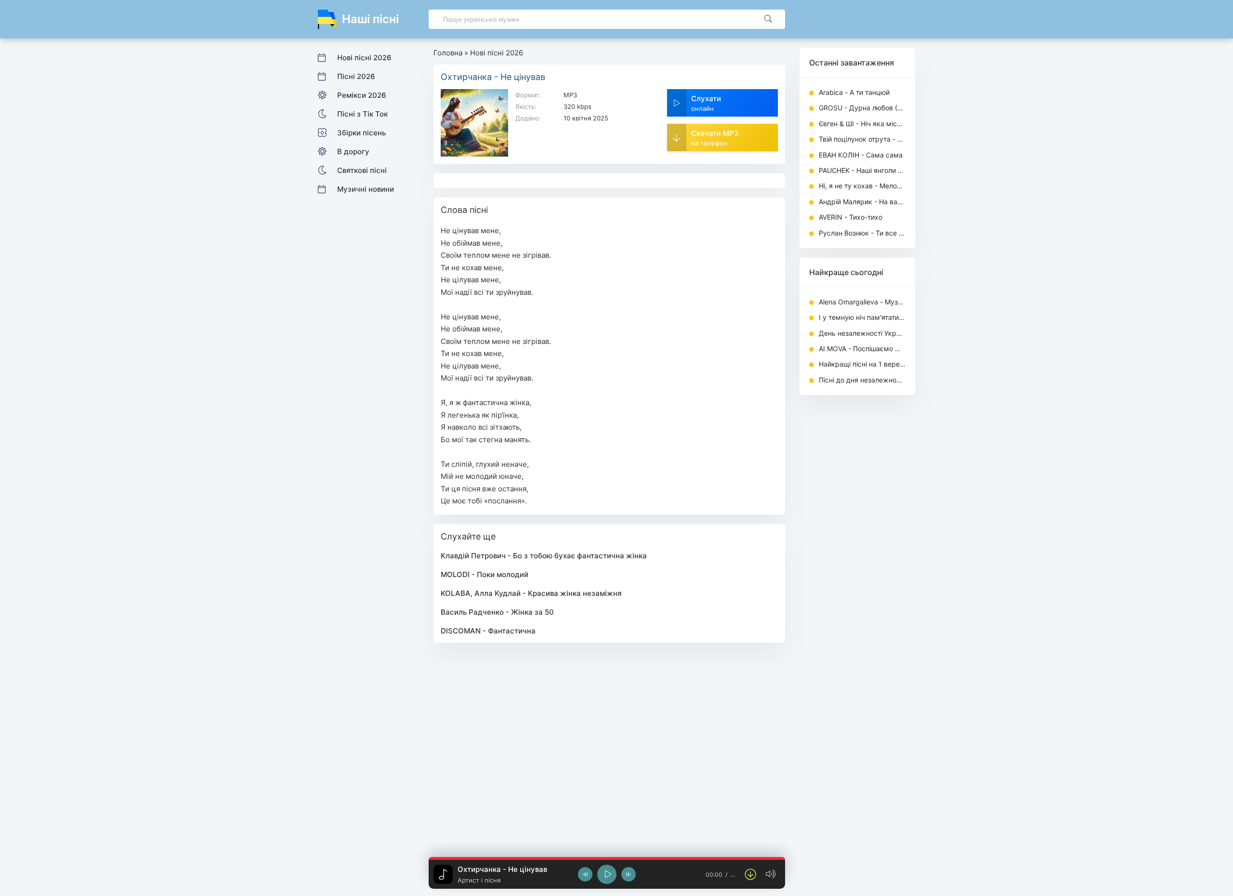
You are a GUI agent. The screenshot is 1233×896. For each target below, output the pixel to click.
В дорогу (353, 151)
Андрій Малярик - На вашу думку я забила (862, 202)
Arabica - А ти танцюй (854, 92)
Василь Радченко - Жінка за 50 (497, 612)
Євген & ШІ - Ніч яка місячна (862, 123)
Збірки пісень (361, 132)
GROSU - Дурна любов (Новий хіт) (862, 108)
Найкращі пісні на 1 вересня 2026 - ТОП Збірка (862, 364)
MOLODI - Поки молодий (484, 574)
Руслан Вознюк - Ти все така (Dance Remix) (862, 233)
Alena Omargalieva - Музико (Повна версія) (862, 302)
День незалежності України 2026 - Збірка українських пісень (862, 333)
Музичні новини (365, 189)
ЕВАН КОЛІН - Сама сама (861, 155)
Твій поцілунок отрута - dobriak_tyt (862, 139)
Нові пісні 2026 (364, 57)
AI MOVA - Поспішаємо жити (862, 348)
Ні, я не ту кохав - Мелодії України (862, 186)
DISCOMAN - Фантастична (488, 630)
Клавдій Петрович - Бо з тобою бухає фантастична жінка (544, 555)
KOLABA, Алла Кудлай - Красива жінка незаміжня (531, 593)
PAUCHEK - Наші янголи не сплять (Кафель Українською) (862, 170)
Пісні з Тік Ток (362, 114)
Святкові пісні (362, 170)
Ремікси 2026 (361, 95)
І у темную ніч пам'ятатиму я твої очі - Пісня (862, 317)
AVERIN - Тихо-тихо (850, 217)
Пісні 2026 (356, 76)
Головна (447, 52)
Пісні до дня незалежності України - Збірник (862, 380)
